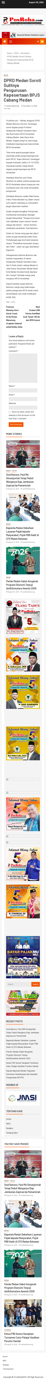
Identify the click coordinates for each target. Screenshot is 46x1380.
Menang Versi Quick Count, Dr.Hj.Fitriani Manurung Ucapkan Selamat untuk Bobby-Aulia (14, 317)
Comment (13, 351)
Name (12, 386)
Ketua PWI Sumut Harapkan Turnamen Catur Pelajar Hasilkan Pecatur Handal (21, 1337)
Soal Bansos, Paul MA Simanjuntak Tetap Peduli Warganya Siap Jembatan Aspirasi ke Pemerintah (22, 1032)
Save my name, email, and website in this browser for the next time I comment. (22, 415)
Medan (6, 75)
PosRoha (18, 1377)
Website (12, 403)
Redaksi (9, 1128)
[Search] (37, 41)
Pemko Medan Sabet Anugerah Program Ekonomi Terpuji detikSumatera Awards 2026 (22, 585)
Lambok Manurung (12, 106)
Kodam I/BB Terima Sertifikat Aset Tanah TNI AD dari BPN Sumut (31, 314)
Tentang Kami (12, 1133)
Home (8, 1119)
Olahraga (7, 1330)
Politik (14, 470)
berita (13, 302)
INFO (8, 1124)
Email (12, 395)
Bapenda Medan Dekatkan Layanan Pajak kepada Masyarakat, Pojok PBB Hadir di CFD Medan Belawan (22, 1043)
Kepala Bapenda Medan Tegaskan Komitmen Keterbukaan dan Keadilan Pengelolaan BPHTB (21, 1074)
